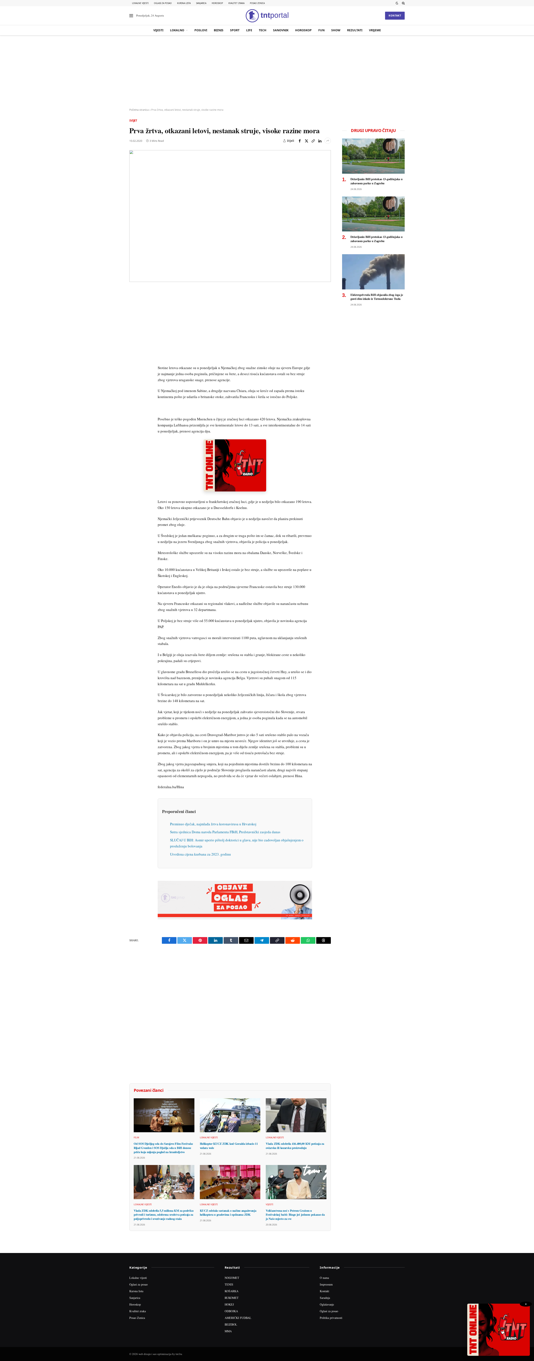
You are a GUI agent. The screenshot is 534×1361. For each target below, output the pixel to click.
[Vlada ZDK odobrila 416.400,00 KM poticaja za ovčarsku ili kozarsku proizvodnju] (296, 1115)
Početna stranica (139, 110)
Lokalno (177, 30)
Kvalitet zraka (236, 3)
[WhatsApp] (133, 379)
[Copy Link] (313, 141)
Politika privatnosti (331, 1318)
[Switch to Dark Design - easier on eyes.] (397, 3)
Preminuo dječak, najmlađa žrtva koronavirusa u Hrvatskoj (213, 824)
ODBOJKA (231, 1311)
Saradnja (325, 1298)
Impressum (326, 1284)
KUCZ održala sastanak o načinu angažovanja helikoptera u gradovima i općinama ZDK (228, 1213)
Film (136, 1137)
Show (335, 30)
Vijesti (158, 30)
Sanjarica (201, 3)
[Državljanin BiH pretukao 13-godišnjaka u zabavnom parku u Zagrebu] (373, 156)
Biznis (218, 30)
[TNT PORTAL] (267, 15)
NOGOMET (232, 1278)
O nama (324, 1278)
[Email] (133, 331)
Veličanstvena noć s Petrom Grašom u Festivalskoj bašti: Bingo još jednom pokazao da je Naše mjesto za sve (295, 1215)
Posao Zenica (257, 3)
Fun (321, 30)
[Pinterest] (133, 321)
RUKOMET (232, 1298)
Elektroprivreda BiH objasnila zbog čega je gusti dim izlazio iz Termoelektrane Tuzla (376, 297)
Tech (262, 30)
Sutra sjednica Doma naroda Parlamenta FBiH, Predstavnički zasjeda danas (225, 831)
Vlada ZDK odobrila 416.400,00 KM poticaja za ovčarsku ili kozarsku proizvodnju (295, 1146)
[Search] (403, 3)
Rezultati (354, 30)
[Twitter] (133, 312)
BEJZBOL (231, 1324)
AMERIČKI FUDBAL (238, 1318)
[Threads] (133, 388)
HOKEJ (229, 1304)
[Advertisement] (267, 72)
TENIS (229, 1284)
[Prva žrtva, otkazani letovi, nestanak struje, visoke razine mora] (230, 216)
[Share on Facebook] (300, 141)
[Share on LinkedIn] (320, 141)
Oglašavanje (327, 1304)
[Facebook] (133, 302)
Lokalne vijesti (140, 3)
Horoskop (217, 3)
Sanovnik (280, 30)
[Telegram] (133, 369)
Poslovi (200, 30)
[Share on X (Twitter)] (306, 141)
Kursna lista (184, 3)
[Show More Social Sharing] (328, 141)
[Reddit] (133, 360)
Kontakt (395, 15)
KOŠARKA (231, 1291)
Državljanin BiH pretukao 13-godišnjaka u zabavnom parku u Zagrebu (376, 181)
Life (249, 30)
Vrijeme (375, 30)
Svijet (133, 120)
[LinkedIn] (133, 350)
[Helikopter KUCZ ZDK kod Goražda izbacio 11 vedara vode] (230, 1115)
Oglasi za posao (163, 3)
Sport (234, 30)
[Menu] (131, 15)
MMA (228, 1331)
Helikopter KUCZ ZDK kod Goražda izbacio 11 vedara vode (229, 1146)
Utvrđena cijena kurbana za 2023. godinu (200, 854)
